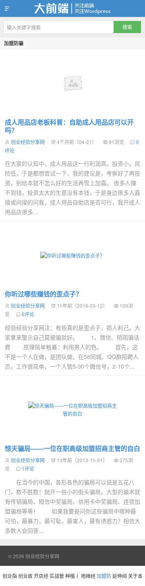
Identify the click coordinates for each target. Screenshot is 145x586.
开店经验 (41, 579)
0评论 (28, 314)
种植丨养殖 (72, 579)
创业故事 (25, 579)
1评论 (28, 468)
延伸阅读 (119, 579)
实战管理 (57, 579)
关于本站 (135, 579)
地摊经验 (88, 579)
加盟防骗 (13, 43)
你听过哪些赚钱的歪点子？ (43, 293)
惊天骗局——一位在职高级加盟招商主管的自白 (72, 448)
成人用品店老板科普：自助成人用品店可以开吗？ (69, 126)
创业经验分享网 (72, 8)
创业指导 (9, 579)
